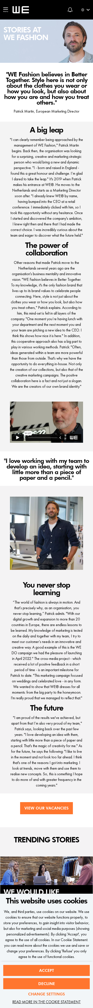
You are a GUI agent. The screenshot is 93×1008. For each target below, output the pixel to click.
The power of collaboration (46, 249)
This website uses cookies (46, 901)
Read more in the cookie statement (46, 1001)
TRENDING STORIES (46, 840)
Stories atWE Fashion (25, 34)
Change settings (46, 994)
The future (46, 708)
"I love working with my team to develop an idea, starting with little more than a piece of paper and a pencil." (46, 469)
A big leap (46, 130)
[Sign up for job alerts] (70, 9)
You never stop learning (46, 589)
